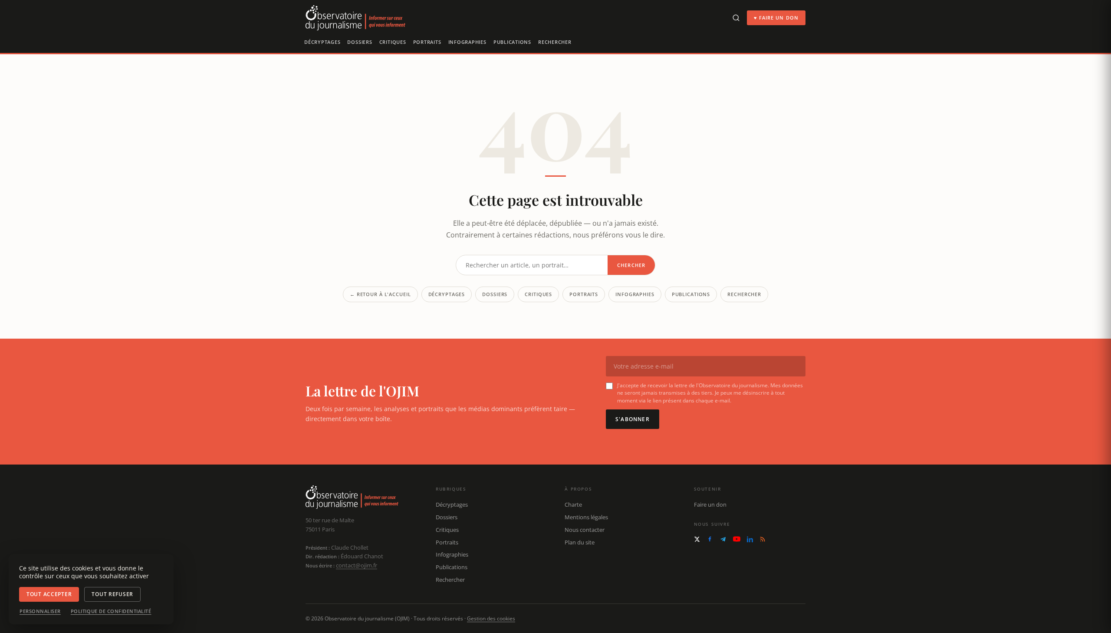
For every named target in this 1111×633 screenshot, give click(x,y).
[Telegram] (723, 539)
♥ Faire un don (776, 17)
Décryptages (322, 42)
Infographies (467, 42)
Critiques (392, 42)
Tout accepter (49, 594)
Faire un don (710, 504)
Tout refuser (112, 594)
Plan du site (580, 542)
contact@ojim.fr (356, 565)
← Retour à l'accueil (380, 294)
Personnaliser (40, 611)
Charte (573, 504)
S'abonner (632, 419)
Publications (512, 42)
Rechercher (555, 42)
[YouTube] (736, 539)
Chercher (631, 265)
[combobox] (532, 265)
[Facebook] (710, 539)
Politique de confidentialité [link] (111, 611)
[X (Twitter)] (697, 539)
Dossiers (359, 42)
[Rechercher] (736, 17)
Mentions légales (586, 517)
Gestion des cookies (491, 618)
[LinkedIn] (750, 539)
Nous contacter (585, 530)
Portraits (427, 42)
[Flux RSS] (762, 539)
